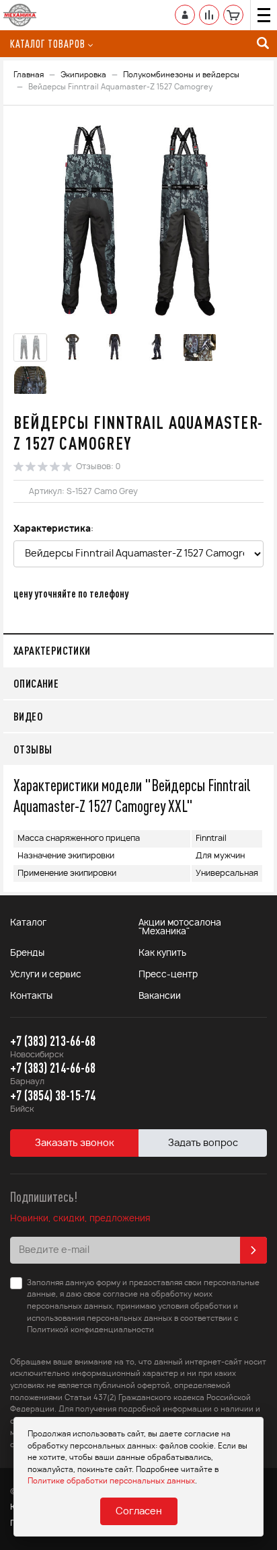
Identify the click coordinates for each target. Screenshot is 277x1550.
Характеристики (52, 650)
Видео (28, 716)
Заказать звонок (74, 1143)
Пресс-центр (168, 975)
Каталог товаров (47, 44)
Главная (28, 75)
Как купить (162, 953)
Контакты (31, 996)
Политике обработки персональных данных (111, 1481)
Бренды (27, 953)
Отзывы (32, 749)
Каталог (28, 923)
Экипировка (83, 75)
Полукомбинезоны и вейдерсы (181, 75)
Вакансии (159, 996)
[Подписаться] (253, 1250)
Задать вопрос (203, 1143)
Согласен (139, 1511)
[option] (138, 221)
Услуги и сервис (45, 975)
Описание (35, 683)
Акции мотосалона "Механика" (179, 927)
